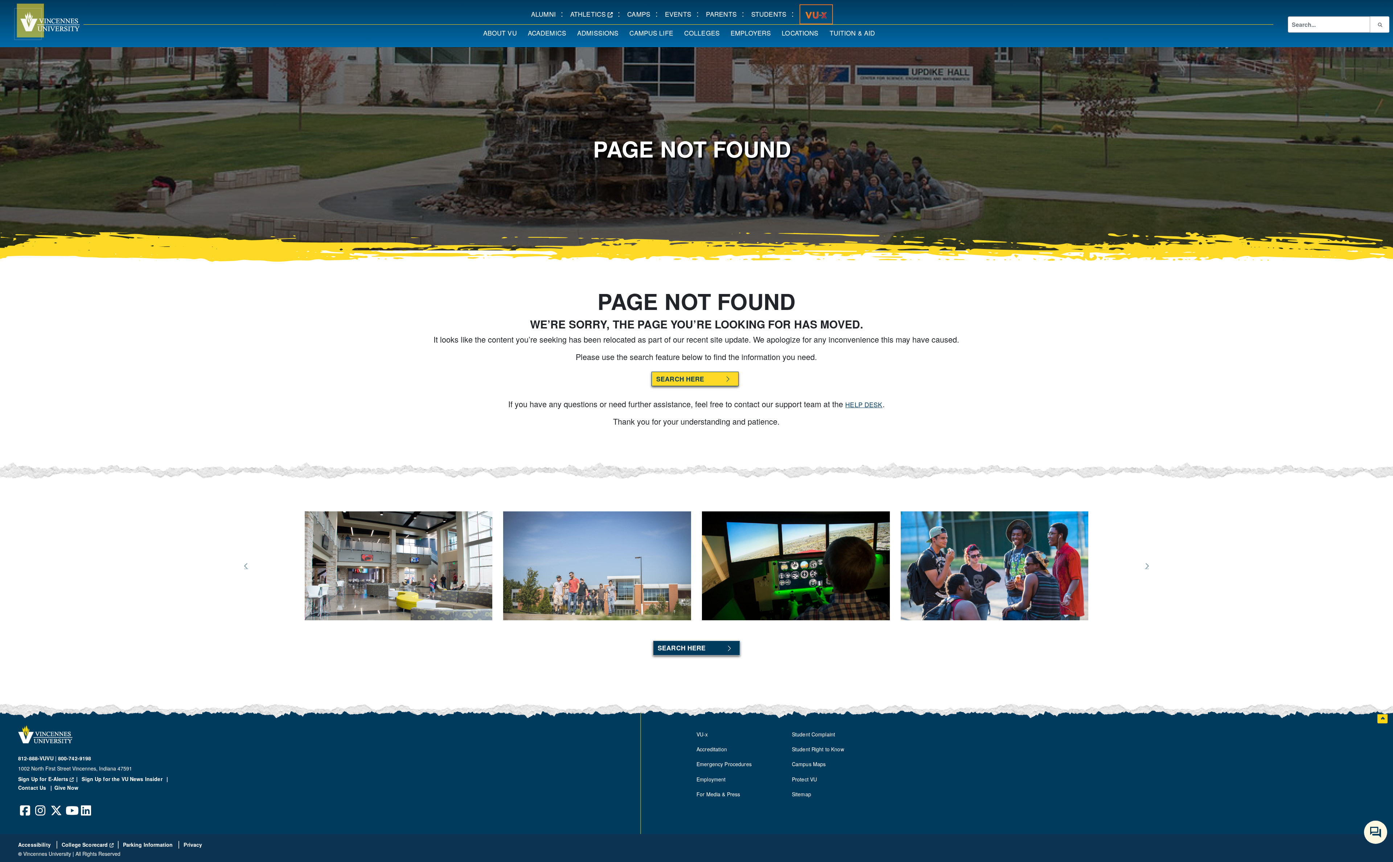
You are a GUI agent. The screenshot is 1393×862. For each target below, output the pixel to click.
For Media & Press (718, 794)
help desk (863, 404)
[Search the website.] (1379, 24)
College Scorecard (88, 844)
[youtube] (71, 805)
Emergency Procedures (724, 764)
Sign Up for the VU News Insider (122, 779)
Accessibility (35, 844)
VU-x (702, 734)
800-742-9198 (74, 758)
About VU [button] (502, 32)
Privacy (193, 844)
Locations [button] (802, 32)
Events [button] (680, 14)
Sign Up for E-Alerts (49, 779)
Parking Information (148, 844)
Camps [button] (641, 14)
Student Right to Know (818, 749)
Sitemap (801, 794)
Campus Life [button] (653, 32)
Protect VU (804, 779)
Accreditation (711, 749)
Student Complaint (813, 734)
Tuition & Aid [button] (855, 32)
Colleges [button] (704, 32)
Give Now (66, 787)
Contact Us (33, 787)
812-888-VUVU (36, 758)
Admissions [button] (600, 32)
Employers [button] (753, 32)
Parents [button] (724, 14)
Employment (711, 779)
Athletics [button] (594, 14)
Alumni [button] (546, 14)
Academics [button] (549, 32)
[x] (55, 805)
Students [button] (771, 14)
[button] (40, 22)
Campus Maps (809, 764)
